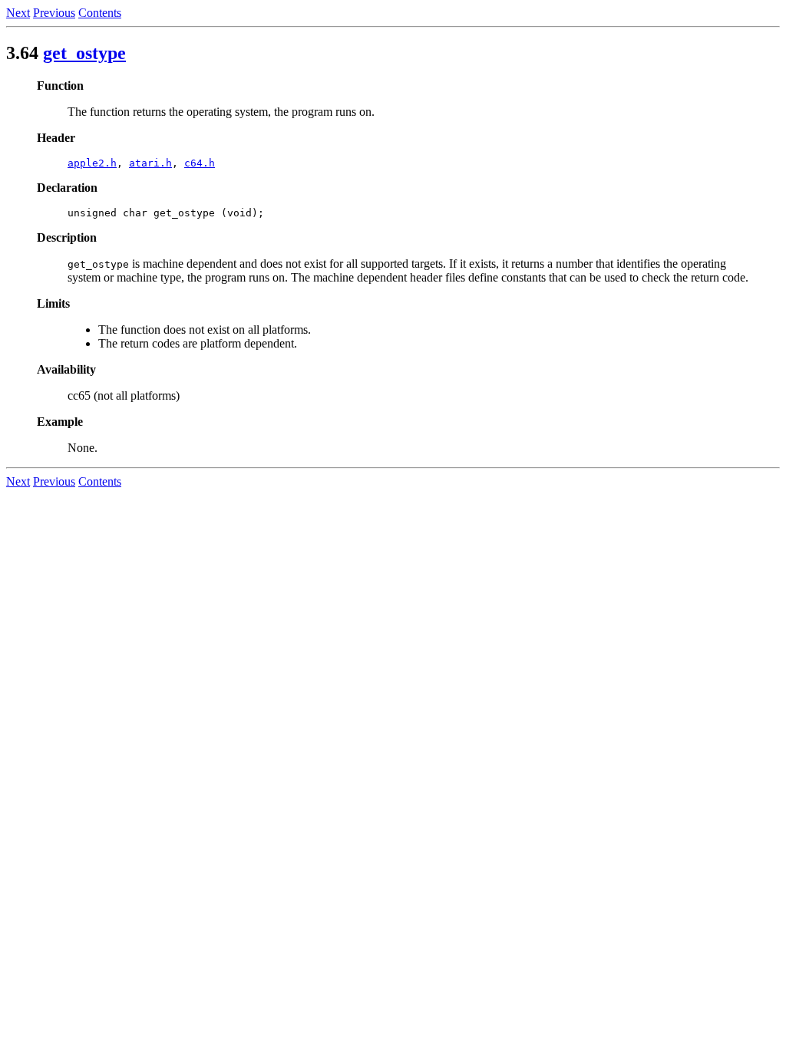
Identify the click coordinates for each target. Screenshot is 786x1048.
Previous (54, 12)
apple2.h (92, 163)
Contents (99, 12)
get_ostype (84, 53)
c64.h (199, 163)
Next (18, 12)
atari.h (150, 163)
